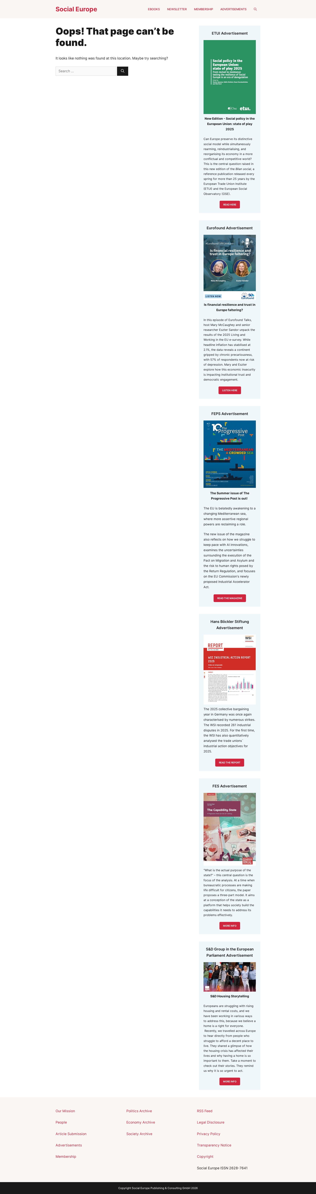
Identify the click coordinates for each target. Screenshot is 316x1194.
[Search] (122, 71)
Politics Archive (139, 1111)
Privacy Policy (208, 1134)
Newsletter (177, 9)
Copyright (205, 1156)
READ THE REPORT (229, 762)
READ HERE (229, 204)
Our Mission (65, 1111)
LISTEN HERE (229, 390)
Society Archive (139, 1134)
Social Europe (76, 9)
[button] (255, 9)
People (61, 1122)
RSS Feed (204, 1111)
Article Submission (71, 1134)
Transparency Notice (214, 1145)
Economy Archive (140, 1122)
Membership (203, 9)
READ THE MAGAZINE (229, 598)
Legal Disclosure (210, 1122)
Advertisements (233, 9)
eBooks (154, 9)
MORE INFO (229, 1081)
